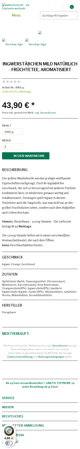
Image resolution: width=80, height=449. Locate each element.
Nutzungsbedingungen (51, 356)
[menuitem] (70, 7)
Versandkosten (60, 345)
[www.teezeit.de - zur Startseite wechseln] (21, 6)
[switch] (9, 443)
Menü (16, 15)
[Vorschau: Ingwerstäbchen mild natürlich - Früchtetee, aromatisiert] (12, 48)
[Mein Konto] (59, 7)
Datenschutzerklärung (20, 356)
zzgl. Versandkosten (45, 112)
